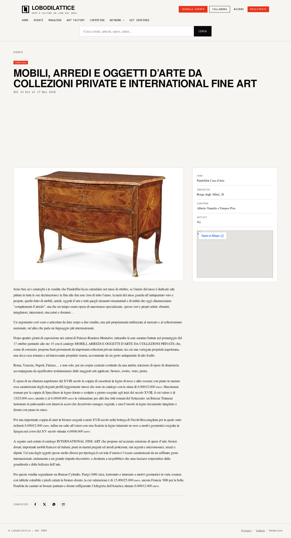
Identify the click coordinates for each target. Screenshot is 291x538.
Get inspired (139, 20)
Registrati (258, 9)
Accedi (239, 9)
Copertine (97, 20)
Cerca (203, 31)
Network (115, 20)
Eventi (38, 20)
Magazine (55, 20)
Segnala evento (193, 9)
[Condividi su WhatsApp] (54, 504)
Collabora (219, 9)
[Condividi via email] (63, 504)
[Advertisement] (145, 131)
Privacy (246, 530)
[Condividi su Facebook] (35, 504)
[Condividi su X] (44, 504)
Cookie (260, 530)
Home (25, 20)
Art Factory (76, 20)
